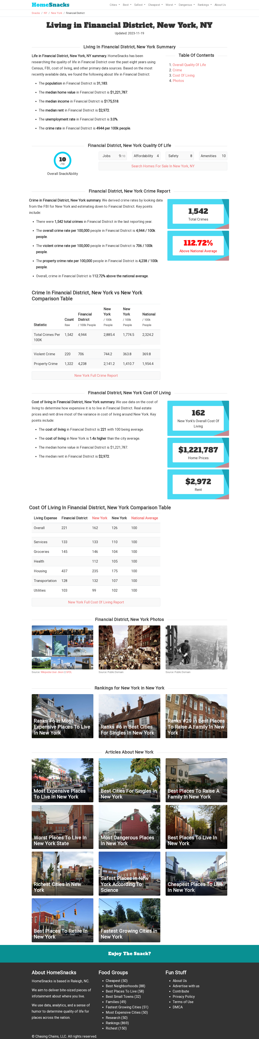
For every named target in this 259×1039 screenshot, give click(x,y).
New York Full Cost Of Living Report (96, 602)
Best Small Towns (120, 996)
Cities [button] (114, 5)
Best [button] (126, 5)
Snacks (50, 4)
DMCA (178, 1007)
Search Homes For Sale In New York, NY (163, 166)
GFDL (69, 672)
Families (112, 1002)
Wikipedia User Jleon (52, 672)
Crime (177, 70)
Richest (112, 1028)
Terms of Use (183, 1002)
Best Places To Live (121, 991)
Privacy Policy (184, 996)
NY (45, 13)
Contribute (181, 991)
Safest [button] (138, 5)
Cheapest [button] (154, 5)
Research (113, 1018)
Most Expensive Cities (123, 1012)
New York (56, 13)
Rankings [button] (204, 5)
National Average (144, 518)
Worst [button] (170, 5)
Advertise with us (186, 986)
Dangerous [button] (186, 5)
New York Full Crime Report (96, 375)
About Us (220, 5)
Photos (178, 81)
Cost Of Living (184, 75)
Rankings (113, 1023)
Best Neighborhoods (122, 986)
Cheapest (113, 981)
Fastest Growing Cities (123, 1007)
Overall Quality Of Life (189, 65)
